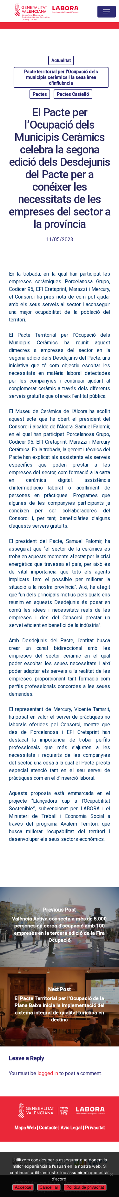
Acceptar (23, 1187)
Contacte (48, 1127)
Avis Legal (71, 1127)
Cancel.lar (49, 1187)
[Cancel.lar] (111, 1174)
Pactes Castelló (73, 94)
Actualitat (61, 60)
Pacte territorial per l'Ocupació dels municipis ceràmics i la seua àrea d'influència (61, 77)
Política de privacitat (85, 1187)
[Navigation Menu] (106, 11)
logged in (47, 1073)
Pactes (40, 94)
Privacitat (95, 1127)
